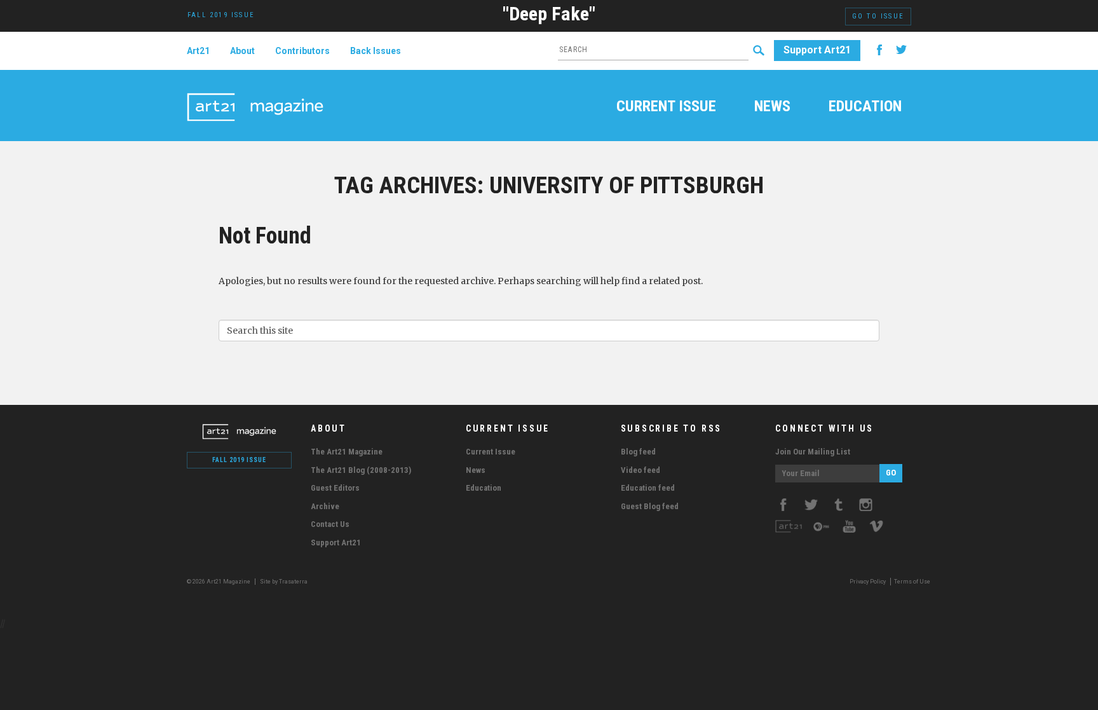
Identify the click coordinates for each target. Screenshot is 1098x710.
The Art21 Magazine (347, 451)
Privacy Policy (868, 581)
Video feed (640, 470)
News (772, 107)
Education (865, 107)
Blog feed (638, 451)
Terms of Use (912, 581)
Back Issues (375, 51)
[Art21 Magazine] (255, 92)
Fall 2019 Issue (239, 459)
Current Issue (666, 107)
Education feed (648, 488)
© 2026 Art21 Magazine (219, 581)
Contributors (302, 51)
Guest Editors (335, 488)
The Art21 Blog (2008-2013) (361, 470)
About (242, 51)
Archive (325, 506)
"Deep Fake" (549, 14)
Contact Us (330, 524)
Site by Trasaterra (284, 581)
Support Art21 (817, 50)
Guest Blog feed (650, 506)
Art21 (198, 51)
